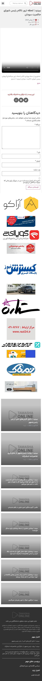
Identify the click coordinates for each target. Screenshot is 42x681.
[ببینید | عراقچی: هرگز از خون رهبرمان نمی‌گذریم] (21, 593)
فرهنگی (22, 666)
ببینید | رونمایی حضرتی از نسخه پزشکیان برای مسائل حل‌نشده (22, 529)
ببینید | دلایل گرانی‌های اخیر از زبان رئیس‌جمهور (25, 641)
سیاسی (37, 666)
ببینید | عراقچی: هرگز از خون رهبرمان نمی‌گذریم (23, 600)
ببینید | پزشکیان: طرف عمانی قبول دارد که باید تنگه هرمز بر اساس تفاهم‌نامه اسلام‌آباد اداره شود (22, 552)
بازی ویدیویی (35, 675)
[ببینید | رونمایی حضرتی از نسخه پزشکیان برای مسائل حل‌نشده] (21, 524)
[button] (3, 3)
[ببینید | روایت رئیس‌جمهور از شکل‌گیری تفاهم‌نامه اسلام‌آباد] (21, 449)
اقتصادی (31, 666)
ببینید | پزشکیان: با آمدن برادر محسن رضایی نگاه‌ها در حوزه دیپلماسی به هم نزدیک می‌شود (21, 576)
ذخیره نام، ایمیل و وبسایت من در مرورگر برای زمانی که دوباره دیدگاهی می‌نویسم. (22, 181)
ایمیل (37, 161)
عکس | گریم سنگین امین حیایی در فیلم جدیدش (23, 507)
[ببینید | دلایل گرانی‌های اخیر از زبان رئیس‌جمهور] (21, 415)
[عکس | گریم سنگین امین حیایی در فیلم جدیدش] (21, 501)
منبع (38, 83)
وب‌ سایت (36, 170)
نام (38, 152)
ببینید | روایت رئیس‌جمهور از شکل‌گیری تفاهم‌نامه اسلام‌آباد (23, 455)
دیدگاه (37, 125)
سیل (26, 666)
